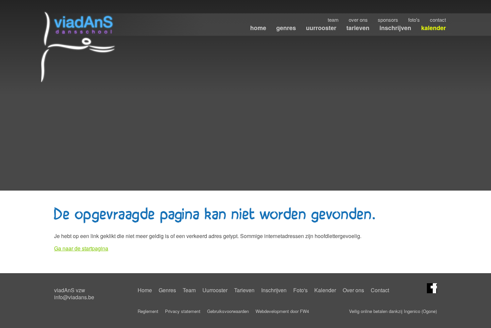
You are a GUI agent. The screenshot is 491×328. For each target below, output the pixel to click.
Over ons (353, 290)
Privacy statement (182, 311)
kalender (433, 27)
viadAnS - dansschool (79, 46)
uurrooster (321, 27)
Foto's (300, 290)
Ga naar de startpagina (81, 248)
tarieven (357, 27)
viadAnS (432, 288)
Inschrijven (274, 290)
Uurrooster (214, 290)
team (333, 19)
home (258, 27)
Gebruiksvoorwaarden (228, 311)
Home (145, 290)
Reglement (148, 311)
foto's (414, 19)
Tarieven (244, 290)
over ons (358, 19)
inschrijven (395, 27)
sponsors (388, 19)
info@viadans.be (74, 297)
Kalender (325, 290)
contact (438, 19)
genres (286, 27)
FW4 (304, 311)
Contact (380, 290)
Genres (167, 290)
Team (189, 290)
